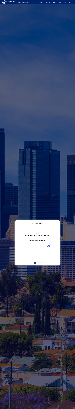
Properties (48, 2)
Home (42, 2)
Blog (65, 2)
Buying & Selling (58, 2)
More (71, 2)
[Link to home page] (9, 2)
